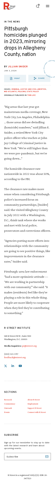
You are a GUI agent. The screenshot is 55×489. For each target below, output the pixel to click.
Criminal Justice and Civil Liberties (28, 89)
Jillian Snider (18, 66)
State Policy (33, 92)
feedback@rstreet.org (15, 357)
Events (7, 412)
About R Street (34, 399)
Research (8, 399)
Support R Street (35, 408)
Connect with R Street (37, 412)
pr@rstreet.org (29, 346)
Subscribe (47, 456)
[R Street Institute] (9, 6)
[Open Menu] (47, 6)
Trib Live (31, 95)
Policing (22, 92)
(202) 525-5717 (11, 354)
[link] (5, 366)
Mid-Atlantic (10, 92)
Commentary (9, 404)
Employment (33, 404)
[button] (39, 78)
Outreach (8, 408)
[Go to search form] (38, 6)
